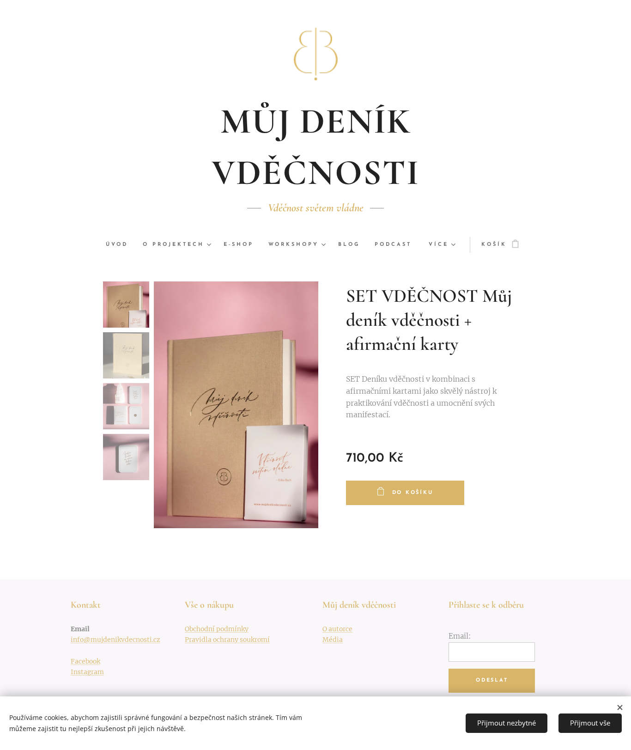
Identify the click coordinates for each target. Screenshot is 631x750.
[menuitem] (120, 244)
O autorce (337, 629)
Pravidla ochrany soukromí (227, 639)
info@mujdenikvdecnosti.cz (115, 639)
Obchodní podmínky (217, 629)
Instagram (87, 672)
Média (332, 639)
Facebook (85, 661)
